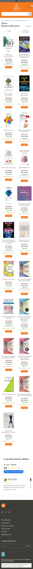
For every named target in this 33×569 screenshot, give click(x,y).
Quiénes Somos (5, 523)
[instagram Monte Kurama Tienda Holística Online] (2, 512)
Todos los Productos (10, 20)
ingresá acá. (28, 559)
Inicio (2, 20)
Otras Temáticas (6, 520)
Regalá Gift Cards (6, 534)
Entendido (20, 566)
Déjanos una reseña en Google (13, 471)
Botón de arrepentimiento (7, 560)
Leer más (14, 489)
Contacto (4, 531)
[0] (31, 7)
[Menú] (2, 7)
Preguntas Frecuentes (7, 526)
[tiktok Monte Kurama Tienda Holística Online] (9, 512)
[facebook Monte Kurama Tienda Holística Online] (5, 512)
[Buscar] (30, 14)
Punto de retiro (5, 528)
